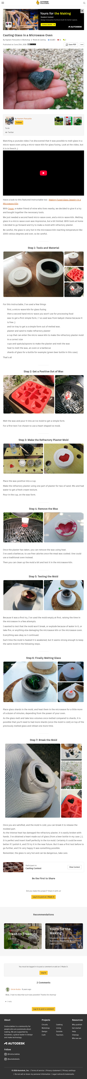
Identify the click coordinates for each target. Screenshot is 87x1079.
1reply (9, 1001)
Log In (43, 973)
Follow (19, 122)
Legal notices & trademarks (63, 1074)
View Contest (74, 867)
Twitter (11, 132)
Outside (59, 1031)
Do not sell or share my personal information (32, 1074)
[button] (2, 3)
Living (58, 1028)
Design (44, 1031)
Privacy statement (53, 1070)
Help (74, 1031)
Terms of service (37, 1070)
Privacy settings (69, 1070)
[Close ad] (82, 11)
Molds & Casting (39, 40)
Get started (76, 1028)
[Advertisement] (43, 19)
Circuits (45, 1024)
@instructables (13, 1054)
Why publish (77, 1024)
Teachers (59, 1035)
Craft (44, 1035)
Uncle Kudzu (16, 989)
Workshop (26, 40)
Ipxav (11, 208)
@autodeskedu (13, 1059)
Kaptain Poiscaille (12, 40)
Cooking (59, 1024)
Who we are (76, 1038)
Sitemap (75, 1035)
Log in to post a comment (43, 1009)
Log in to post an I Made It (43, 897)
